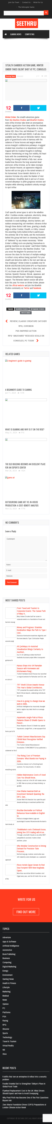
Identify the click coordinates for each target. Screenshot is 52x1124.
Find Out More (26, 911)
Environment (8, 974)
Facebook (37, 288)
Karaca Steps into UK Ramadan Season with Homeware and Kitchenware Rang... (29, 668)
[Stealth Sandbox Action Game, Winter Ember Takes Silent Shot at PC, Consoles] (26, 89)
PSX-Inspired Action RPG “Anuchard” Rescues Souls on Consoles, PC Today (26, 335)
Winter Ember (25, 313)
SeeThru (26, 23)
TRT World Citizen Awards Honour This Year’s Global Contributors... (30, 686)
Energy (5, 970)
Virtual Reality (11, 58)
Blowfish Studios (37, 119)
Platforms (6, 1012)
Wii (4, 1049)
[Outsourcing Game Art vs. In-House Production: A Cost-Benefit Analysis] (26, 488)
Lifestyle (6, 987)
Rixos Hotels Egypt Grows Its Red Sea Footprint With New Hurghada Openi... (31, 867)
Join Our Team (13, 2)
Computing (29, 34)
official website (18, 285)
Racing (5, 1020)
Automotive (7, 949)
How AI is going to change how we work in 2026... (31, 702)
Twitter (26, 288)
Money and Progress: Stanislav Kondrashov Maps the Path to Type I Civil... (31, 630)
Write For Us (38, 2)
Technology (10, 42)
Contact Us (26, 2)
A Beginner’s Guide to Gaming (18, 389)
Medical (6, 995)
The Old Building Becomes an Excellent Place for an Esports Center (25, 466)
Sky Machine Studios (17, 119)
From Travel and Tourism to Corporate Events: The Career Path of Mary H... (31, 611)
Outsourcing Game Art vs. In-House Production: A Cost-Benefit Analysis (21, 503)
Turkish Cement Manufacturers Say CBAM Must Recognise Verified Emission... (31, 739)
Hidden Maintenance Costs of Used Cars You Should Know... (31, 776)
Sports (5, 1033)
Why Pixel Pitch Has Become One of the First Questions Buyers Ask (25, 1099)
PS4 (4, 1016)
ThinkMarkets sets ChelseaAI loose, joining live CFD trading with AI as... (31, 831)
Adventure (7, 937)
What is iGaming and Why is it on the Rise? (24, 429)
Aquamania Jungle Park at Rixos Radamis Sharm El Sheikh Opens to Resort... (31, 720)
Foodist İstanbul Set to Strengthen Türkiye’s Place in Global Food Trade (24, 1085)
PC (4, 1008)
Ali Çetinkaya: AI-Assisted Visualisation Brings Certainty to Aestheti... (30, 649)
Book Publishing (9, 954)
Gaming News (15, 34)
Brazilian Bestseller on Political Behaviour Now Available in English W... (31, 813)
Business (6, 958)
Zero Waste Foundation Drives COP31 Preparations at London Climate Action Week (24, 1106)
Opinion (6, 1003)
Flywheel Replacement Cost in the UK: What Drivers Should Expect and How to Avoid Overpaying (23, 1092)
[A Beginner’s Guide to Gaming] (26, 373)
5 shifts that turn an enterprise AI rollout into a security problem (25, 1078)
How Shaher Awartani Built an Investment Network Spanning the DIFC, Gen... (30, 794)
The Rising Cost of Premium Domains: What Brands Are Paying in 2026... (31, 758)
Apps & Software (34, 50)
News (5, 999)
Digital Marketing (26, 42)
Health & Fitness (9, 983)
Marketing (7, 991)
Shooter (6, 1028)
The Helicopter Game (26, 7)
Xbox (5, 1053)
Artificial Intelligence (14, 50)
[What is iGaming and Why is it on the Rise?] (26, 412)
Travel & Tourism (9, 1041)
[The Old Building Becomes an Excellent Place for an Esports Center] (26, 450)
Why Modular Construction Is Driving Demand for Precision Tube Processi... (31, 848)
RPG (4, 1024)
